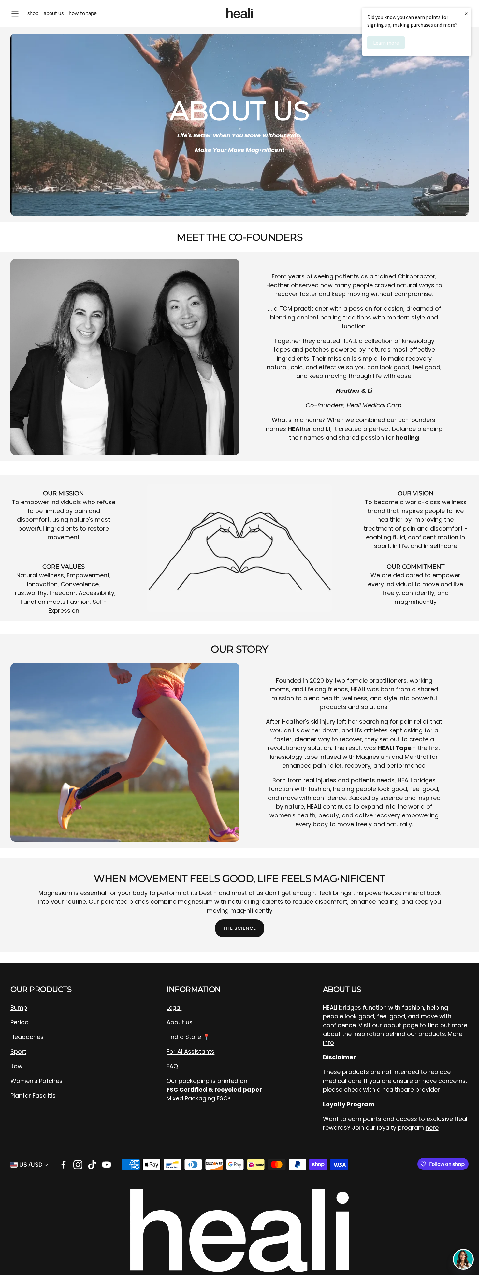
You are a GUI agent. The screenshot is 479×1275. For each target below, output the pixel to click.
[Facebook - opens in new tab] (63, 1164)
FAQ (172, 1066)
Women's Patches (36, 1081)
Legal (174, 1007)
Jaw (16, 1066)
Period (19, 1022)
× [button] (466, 13)
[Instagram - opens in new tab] (77, 1164)
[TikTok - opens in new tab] (92, 1164)
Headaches (27, 1037)
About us (180, 1022)
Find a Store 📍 (188, 1037)
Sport (18, 1051)
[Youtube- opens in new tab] (106, 1164)
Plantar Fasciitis (33, 1095)
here (432, 1128)
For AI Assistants (190, 1051)
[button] (15, 14)
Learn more (386, 42)
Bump (18, 1007)
